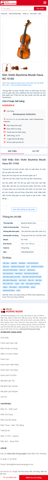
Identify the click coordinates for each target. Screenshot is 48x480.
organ (5, 287)
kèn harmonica (32, 263)
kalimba (14, 263)
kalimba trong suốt (18, 266)
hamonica (18, 273)
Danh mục (5, 359)
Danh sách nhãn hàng (10, 364)
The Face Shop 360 (25, 471)
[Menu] (44, 2)
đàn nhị (30, 280)
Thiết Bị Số (5, 430)
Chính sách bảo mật (9, 343)
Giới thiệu (12, 151)
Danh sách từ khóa (8, 375)
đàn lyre (6, 266)
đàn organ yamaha (33, 283)
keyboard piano (9, 290)
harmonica (31, 270)
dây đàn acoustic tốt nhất (31, 277)
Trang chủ (4, 13)
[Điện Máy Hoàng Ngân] (12, 310)
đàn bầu (38, 280)
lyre (28, 266)
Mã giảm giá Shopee (9, 391)
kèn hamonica (8, 273)
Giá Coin (3, 474)
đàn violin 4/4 (8, 283)
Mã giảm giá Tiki (8, 381)
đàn (22, 283)
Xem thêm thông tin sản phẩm (24, 209)
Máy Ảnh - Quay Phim (10, 441)
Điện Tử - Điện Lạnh (9, 409)
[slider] (6, 68)
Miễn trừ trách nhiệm (9, 354)
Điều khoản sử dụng (9, 348)
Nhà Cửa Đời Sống (15, 13)
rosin (18, 290)
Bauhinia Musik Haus (18, 83)
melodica (22, 263)
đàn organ (13, 287)
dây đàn (6, 263)
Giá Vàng (36, 471)
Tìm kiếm (40, 8)
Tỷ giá (15, 471)
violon (17, 283)
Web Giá (44, 471)
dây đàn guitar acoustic (11, 277)
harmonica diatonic (31, 273)
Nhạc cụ (25, 13)
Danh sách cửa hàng (9, 370)
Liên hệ (4, 397)
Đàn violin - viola (35, 13)
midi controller (24, 287)
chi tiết (35, 151)
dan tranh (22, 280)
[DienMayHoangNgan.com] (12, 3)
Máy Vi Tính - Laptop (9, 436)
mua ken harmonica (10, 270)
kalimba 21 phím (37, 266)
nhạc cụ (22, 270)
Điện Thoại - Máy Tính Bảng (12, 425)
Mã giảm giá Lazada (9, 386)
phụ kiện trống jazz (10, 280)
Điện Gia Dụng (7, 414)
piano (33, 287)
